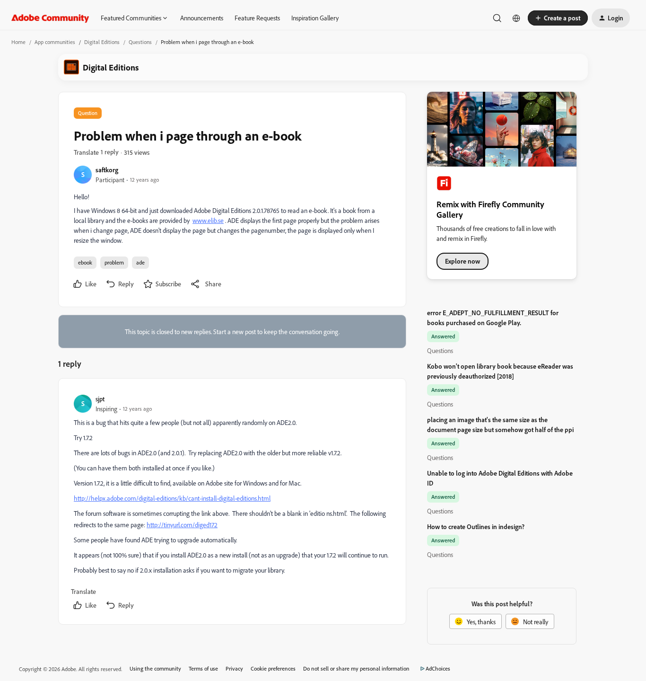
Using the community (155, 668)
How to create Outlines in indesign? (475, 526)
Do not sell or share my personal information (356, 668)
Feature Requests (257, 18)
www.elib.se (208, 220)
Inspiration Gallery (315, 18)
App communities (55, 41)
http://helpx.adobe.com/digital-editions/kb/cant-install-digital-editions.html (172, 498)
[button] (558, 18)
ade (140, 262)
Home (18, 41)
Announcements (201, 18)
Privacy (234, 668)
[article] (231, 503)
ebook (85, 262)
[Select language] (516, 18)
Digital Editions (102, 41)
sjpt (100, 399)
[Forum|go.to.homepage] (50, 18)
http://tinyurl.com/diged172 (182, 525)
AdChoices (438, 668)
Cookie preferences (273, 668)
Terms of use (203, 668)
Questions (140, 41)
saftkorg (107, 170)
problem (114, 262)
